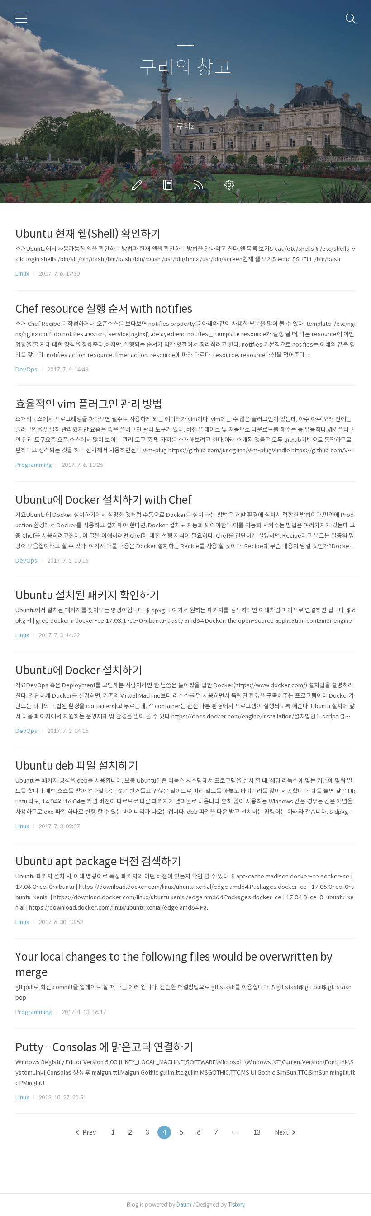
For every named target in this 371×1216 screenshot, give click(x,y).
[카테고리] (21, 18)
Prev (89, 1132)
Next (282, 1132)
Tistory (236, 1204)
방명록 (170, 185)
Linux (22, 273)
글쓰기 (139, 185)
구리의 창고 (185, 68)
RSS (200, 185)
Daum (183, 1204)
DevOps (26, 369)
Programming (33, 465)
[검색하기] (350, 18)
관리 (231, 185)
